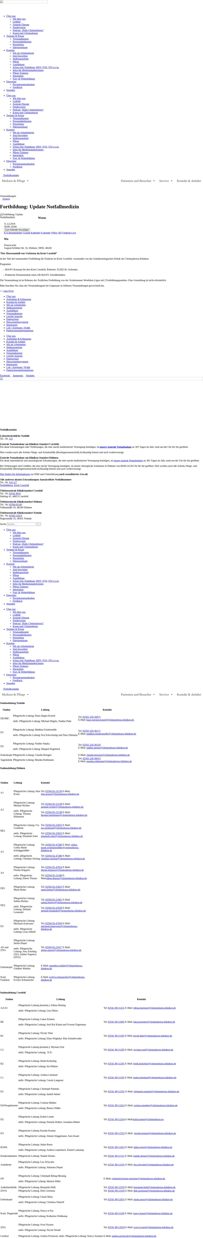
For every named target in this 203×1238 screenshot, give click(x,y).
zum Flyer (8, 291)
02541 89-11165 (116, 1035)
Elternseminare (20, 47)
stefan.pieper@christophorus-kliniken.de (61, 950)
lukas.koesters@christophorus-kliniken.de (154, 1022)
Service (164, 181)
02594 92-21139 (53, 791)
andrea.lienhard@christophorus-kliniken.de (154, 1077)
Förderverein (19, 27)
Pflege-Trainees (20, 73)
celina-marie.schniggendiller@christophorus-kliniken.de (60, 847)
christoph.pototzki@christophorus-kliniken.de (156, 1091)
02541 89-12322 (116, 1133)
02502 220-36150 (92, 744)
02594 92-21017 (53, 947)
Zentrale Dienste (21, 24)
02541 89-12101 (116, 1164)
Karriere (10, 50)
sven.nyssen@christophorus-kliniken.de (153, 1227)
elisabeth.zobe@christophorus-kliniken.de (62, 836)
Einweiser (11, 81)
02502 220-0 (15, 515)
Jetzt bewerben (20, 56)
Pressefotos (18, 44)
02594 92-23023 (53, 886)
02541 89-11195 (116, 1077)
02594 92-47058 (53, 908)
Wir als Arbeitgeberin (23, 53)
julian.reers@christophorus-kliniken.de (153, 1147)
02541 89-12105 (116, 1190)
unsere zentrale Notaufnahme (115, 447)
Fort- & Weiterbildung (24, 78)
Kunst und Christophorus (25, 33)
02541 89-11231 (116, 1008)
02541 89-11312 (116, 1156)
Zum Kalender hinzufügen (17, 230)
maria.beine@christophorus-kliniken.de (60, 889)
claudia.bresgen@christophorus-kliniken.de (108, 755)
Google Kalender (31, 232)
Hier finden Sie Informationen (15, 474)
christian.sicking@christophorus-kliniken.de (63, 858)
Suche (3, 524)
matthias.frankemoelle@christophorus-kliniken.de (111, 733)
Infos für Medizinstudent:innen (28, 70)
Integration (18, 76)
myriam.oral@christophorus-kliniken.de (153, 1049)
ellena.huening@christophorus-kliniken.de (154, 1008)
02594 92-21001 (53, 899)
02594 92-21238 (53, 804)
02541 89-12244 (116, 1119)
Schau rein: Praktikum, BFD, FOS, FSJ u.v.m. (36, 67)
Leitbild (16, 21)
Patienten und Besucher (136, 181)
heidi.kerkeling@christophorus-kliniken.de (154, 1063)
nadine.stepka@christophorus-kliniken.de (107, 747)
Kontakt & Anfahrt (189, 181)
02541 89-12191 (116, 1091)
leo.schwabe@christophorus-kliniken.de (154, 1164)
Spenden (10, 90)
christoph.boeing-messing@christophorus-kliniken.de (138, 1178)
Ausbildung (18, 64)
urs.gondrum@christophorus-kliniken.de (61, 828)
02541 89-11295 (116, 1049)
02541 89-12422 (116, 1105)
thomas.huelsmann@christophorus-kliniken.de (64, 815)
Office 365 (56, 232)
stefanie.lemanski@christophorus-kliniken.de (63, 910)
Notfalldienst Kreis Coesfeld (14, 485)
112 (11, 438)
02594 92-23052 (53, 825)
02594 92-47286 (53, 844)
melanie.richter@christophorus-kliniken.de (62, 807)
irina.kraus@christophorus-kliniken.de (60, 794)
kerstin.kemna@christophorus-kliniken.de (155, 1133)
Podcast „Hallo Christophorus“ (28, 30)
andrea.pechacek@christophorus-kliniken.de (134, 1236)
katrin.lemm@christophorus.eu (148, 1119)
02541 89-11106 (116, 1213)
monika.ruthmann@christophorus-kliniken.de (109, 761)
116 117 (13, 482)
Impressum (11, 325)
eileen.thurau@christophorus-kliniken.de (66, 878)
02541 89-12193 (116, 1187)
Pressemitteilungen (22, 41)
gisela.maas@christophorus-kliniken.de (153, 1199)
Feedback (17, 87)
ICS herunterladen (13, 232)
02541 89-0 (15, 493)
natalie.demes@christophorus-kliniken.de (154, 1156)
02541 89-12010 (116, 1227)
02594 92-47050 (53, 923)
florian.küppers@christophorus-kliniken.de (62, 870)
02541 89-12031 (116, 1199)
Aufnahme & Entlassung (18, 299)
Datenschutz (12, 319)
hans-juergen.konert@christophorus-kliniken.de (110, 719)
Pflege (16, 61)
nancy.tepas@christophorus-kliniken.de (153, 1213)
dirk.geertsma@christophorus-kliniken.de (154, 1190)
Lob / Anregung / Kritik (18, 327)
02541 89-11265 (116, 1063)
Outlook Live (69, 232)
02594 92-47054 (53, 867)
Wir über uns (19, 19)
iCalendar (45, 232)
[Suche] (39, 524)
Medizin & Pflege (13, 181)
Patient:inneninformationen (19, 330)
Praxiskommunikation (24, 84)
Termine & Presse (15, 36)
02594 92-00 (15, 504)
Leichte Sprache (14, 316)
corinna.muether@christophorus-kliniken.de (155, 1105)
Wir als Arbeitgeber (16, 305)
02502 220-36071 (92, 717)
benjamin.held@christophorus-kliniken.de (154, 1187)
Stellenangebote (21, 58)
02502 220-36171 (92, 731)
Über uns (11, 16)
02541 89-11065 (116, 1022)
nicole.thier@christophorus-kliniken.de (152, 1035)
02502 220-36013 (92, 758)
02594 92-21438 (53, 875)
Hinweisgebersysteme (17, 322)
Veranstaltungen (21, 39)
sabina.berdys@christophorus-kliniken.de (61, 902)
